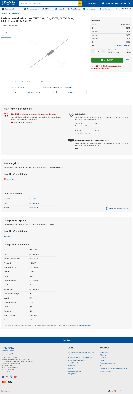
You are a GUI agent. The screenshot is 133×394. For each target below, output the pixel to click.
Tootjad (61, 9)
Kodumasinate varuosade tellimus (80, 357)
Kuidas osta (104, 352)
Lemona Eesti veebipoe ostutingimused (113, 369)
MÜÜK (47, 9)
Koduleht (4, 13)
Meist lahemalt (73, 363)
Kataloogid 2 (16, 13)
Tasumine (103, 358)
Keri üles (66, 340)
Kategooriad (9, 9)
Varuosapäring (91, 9)
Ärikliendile (106, 9)
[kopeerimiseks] (17, 26)
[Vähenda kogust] (103, 51)
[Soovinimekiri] (125, 3)
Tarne (102, 360)
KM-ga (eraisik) (92, 3)
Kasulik (70, 368)
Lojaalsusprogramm (75, 371)
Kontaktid (71, 366)
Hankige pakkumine (123, 45)
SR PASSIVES (21, 87)
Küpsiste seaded (105, 371)
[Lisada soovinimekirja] (128, 60)
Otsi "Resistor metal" (66, 87)
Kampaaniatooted (33, 9)
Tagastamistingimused (108, 363)
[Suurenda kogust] (93, 51)
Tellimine (103, 355)
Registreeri (118, 3)
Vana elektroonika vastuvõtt (78, 360)
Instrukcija (10, 179)
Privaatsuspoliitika (106, 366)
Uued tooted (75, 9)
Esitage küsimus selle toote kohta (119, 208)
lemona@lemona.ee (85, 325)
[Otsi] (80, 3)
